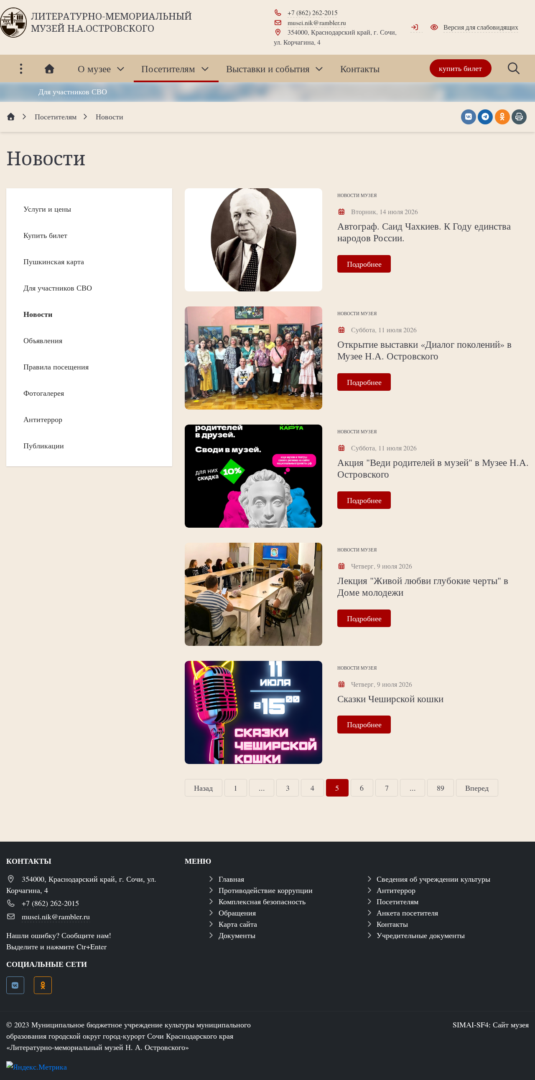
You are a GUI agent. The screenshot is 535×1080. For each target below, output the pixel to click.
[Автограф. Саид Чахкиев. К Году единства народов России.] (253, 239)
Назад (203, 788)
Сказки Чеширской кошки (390, 698)
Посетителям (397, 901)
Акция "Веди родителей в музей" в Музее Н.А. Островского (433, 468)
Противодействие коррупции (266, 890)
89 (440, 788)
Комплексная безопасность (262, 901)
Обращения (237, 913)
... (262, 788)
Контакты (392, 924)
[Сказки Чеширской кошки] (253, 712)
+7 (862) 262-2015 (313, 12)
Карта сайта (238, 924)
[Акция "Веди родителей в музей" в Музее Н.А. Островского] (253, 476)
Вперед (477, 788)
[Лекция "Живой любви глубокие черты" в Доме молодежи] (253, 594)
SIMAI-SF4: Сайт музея (491, 1024)
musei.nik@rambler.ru (317, 22)
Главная (231, 879)
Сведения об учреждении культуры (433, 879)
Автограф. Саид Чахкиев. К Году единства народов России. (424, 232)
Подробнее (364, 264)
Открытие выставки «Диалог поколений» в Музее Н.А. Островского (424, 350)
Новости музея (357, 195)
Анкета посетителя (407, 913)
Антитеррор (396, 890)
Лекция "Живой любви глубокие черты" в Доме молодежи (422, 586)
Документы (237, 935)
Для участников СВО (72, 91)
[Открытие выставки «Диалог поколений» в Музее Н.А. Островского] (253, 358)
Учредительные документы (421, 935)
